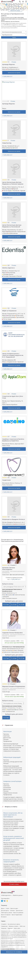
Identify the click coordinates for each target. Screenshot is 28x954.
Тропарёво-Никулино (11, 598)
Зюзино (22, 652)
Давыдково (6, 596)
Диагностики (19, 910)
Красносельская (20, 524)
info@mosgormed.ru (6, 895)
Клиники (12, 910)
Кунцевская (10, 594)
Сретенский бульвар (9, 317)
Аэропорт (10, 148)
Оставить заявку (14, 884)
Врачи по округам (5, 914)
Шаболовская (13, 233)
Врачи (2, 908)
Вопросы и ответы (13, 926)
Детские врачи (5, 910)
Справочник (4, 926)
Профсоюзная (6, 652)
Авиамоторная (11, 709)
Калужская (9, 650)
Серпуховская (21, 231)
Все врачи (3, 916)
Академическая (11, 362)
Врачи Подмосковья (17, 914)
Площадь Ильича (8, 274)
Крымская (20, 362)
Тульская (5, 233)
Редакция (10, 928)
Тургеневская (20, 317)
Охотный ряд (11, 272)
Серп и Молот (19, 709)
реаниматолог (6, 572)
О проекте (3, 924)
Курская (9, 189)
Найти (14, 37)
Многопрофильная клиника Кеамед (11, 706)
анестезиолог (5, 571)
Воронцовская (15, 652)
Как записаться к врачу (14, 924)
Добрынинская (11, 231)
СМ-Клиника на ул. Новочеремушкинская (13, 646)
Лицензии (3, 928)
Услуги (7, 908)
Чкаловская (15, 190)
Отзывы (14, 62)
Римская (19, 276)
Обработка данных (17, 895)
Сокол (16, 148)
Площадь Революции (9, 276)
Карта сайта (17, 928)
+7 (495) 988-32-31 (7, 76)
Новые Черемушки (18, 650)
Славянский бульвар (19, 594)
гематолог (5, 636)
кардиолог (5, 689)
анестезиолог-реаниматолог (17, 571)
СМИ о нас (22, 926)
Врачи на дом (14, 908)
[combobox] (14, 32)
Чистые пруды (7, 190)
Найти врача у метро (6, 912)
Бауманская (10, 524)
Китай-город (11, 315)
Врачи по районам (18, 912)
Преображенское (10, 711)
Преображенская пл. (13, 69)
